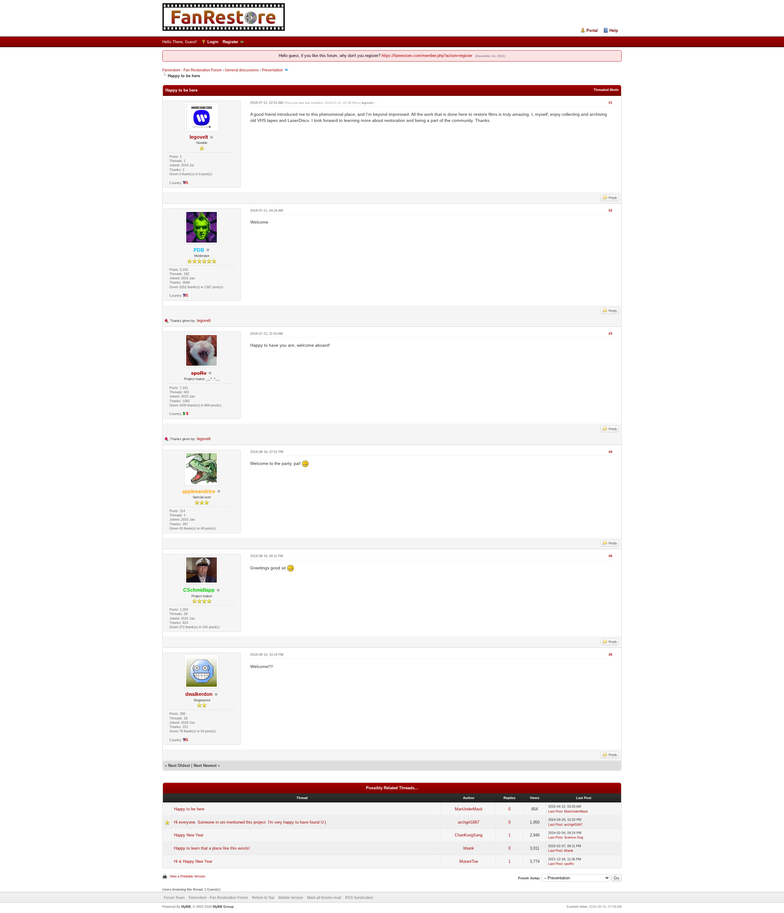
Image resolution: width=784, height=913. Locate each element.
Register (230, 42)
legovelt (199, 137)
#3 (610, 333)
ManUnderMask (469, 809)
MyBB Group (223, 906)
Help (613, 30)
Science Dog (573, 837)
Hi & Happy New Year (193, 861)
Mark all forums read (324, 898)
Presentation (272, 70)
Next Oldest (179, 765)
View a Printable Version (187, 876)
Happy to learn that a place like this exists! (212, 848)
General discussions (242, 70)
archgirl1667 (468, 822)
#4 (610, 452)
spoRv (569, 864)
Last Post (555, 811)
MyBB (186, 906)
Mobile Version (290, 898)
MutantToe (468, 861)
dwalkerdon (199, 694)
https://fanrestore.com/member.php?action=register (427, 55)
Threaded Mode (606, 90)
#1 (610, 102)
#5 (610, 556)
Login (212, 42)
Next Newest (205, 765)
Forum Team (174, 898)
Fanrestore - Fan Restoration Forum (192, 70)
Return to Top (263, 898)
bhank (468, 848)
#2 (610, 210)
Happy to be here (189, 809)
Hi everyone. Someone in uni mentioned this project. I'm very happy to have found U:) (250, 822)
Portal (592, 30)
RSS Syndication (359, 898)
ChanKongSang (468, 835)
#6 (610, 654)
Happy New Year (188, 835)
